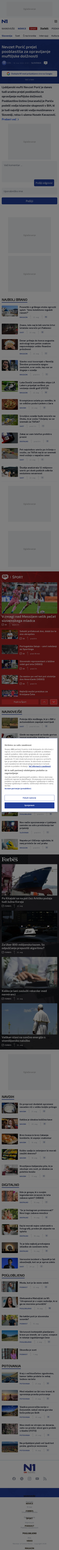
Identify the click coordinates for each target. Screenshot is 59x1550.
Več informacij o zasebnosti (40, 766)
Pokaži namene (29, 798)
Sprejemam (29, 805)
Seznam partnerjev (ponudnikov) (18, 789)
